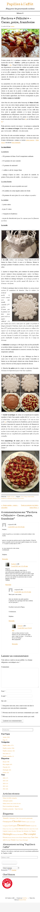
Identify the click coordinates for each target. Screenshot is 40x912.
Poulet (21, 837)
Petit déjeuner (20, 834)
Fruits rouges (11, 828)
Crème (25, 496)
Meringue (15, 498)
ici (2, 121)
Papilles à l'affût (20, 4)
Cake (17, 818)
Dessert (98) (6, 762)
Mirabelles (26, 831)
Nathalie (12, 26)
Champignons (7, 821)
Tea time (8, 840)
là (26, 119)
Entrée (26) (6, 772)
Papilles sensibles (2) (8, 756)
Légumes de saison (12, 831)
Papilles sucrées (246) (8, 748)
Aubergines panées (8, 801)
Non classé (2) (6, 753)
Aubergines (12, 818)
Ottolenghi (7, 834)
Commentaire (5, 667)
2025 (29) (5, 781)
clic (11, 65)
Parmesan (14, 834)
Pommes (9, 837)
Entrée (28, 825)
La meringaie (9, 498)
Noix (30, 831)
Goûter (16, 829)
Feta (35, 825)
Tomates (13, 840)
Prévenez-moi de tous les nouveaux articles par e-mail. (18, 716)
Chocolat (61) (6, 767)
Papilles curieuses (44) (9, 751)
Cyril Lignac (13, 825)
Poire (18, 498)
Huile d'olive (26, 828)
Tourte (17, 840)
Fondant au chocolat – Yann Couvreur (13, 809)
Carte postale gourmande (26, 818)
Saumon (25, 837)
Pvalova (22, 498)
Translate (14, 870)
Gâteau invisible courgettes (10, 798)
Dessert (21, 825)
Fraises (4, 828)
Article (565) (6, 737)
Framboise (3, 498)
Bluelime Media (22, 899)
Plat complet (30, 833)
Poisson (5, 837)
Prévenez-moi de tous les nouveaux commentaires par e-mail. (20, 712)
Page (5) (5, 740)
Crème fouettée (30, 496)
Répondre (5, 559)
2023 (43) (5, 786)
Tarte (33, 837)
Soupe (29, 837)
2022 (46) (5, 789)
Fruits (7, 828)
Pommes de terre (15, 837)
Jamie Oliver (32, 828)
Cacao (22, 496)
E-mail (3, 696)
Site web (3, 701)
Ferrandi (32, 825)
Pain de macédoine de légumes (11, 806)
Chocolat (16, 821)
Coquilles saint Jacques (30, 821)
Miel (23, 831)
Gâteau (21, 829)
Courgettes (5, 826)
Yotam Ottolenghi (23, 840)
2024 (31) (5, 783)
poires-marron (30, 140)
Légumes (5, 831)
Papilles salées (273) (8, 745)
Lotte (36, 829)
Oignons (33, 831)
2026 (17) (5, 778)
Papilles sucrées (10, 496)
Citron (23, 821)
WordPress (25, 898)
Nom (3, 691)
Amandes (6, 818)
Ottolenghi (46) (7, 770)
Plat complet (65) (7, 764)
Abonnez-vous (9, 862)
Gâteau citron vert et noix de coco (12, 803)
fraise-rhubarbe (16, 142)
